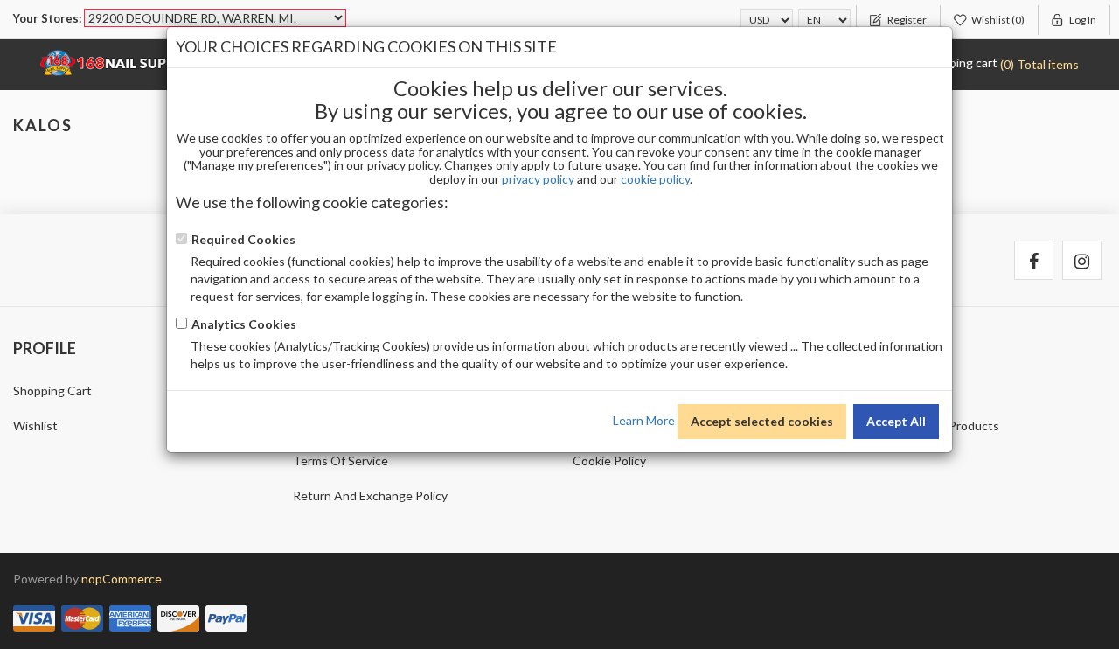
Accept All (896, 421)
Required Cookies (243, 239)
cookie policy (655, 178)
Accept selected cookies (762, 421)
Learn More (644, 419)
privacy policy (538, 178)
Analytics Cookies (243, 324)
